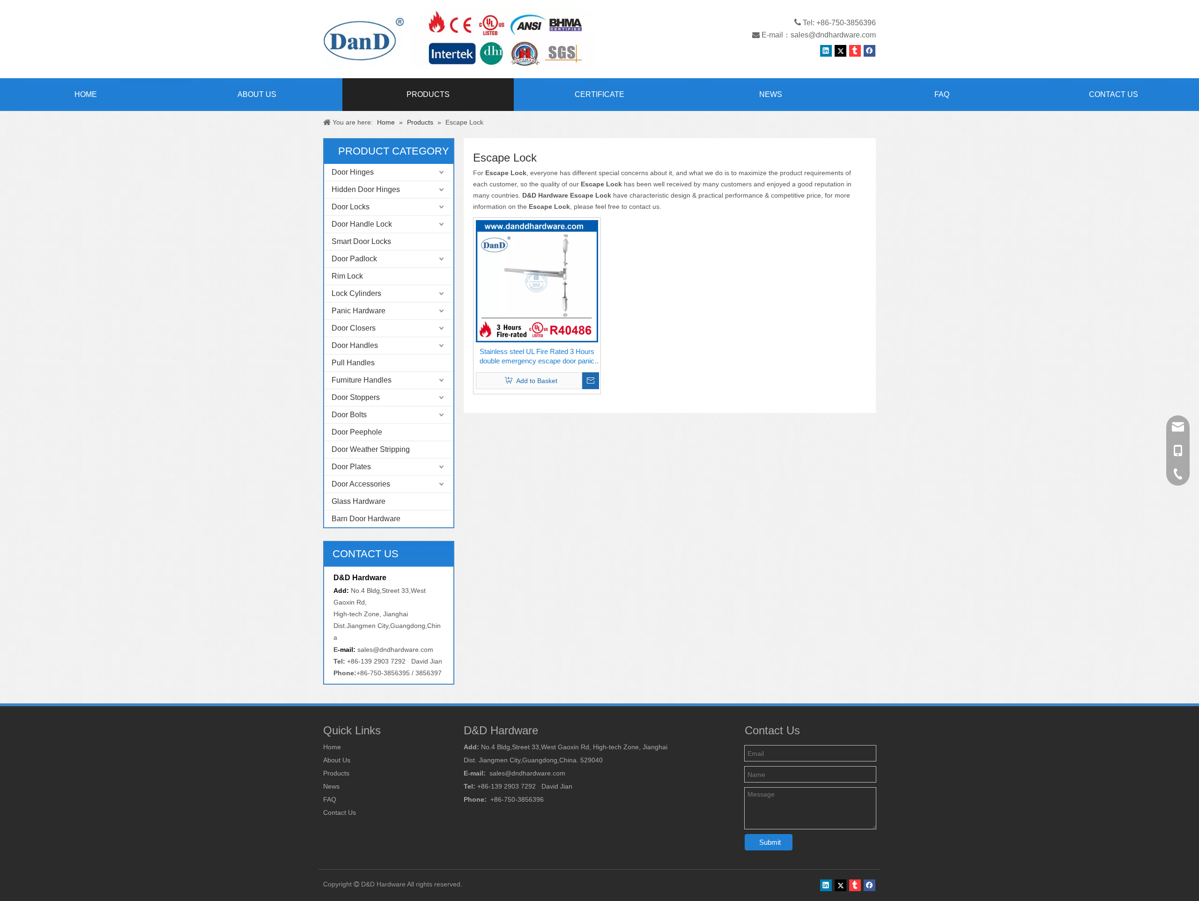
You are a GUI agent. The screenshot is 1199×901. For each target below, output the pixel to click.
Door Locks (351, 207)
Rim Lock (347, 276)
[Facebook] (869, 51)
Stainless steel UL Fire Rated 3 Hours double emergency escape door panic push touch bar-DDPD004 (537, 356)
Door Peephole (357, 432)
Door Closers (354, 328)
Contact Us (339, 812)
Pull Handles (353, 363)
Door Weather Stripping (371, 449)
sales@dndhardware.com (833, 35)
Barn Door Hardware (366, 519)
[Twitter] (840, 51)
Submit (770, 842)
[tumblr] (855, 51)
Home (332, 747)
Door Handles (355, 345)
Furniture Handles (362, 380)
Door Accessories (361, 484)
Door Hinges (353, 172)
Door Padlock (354, 259)
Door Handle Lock (362, 224)
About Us (336, 760)
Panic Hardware (358, 311)
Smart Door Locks (361, 241)
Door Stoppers (356, 397)
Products (336, 773)
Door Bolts (349, 415)
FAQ (329, 799)
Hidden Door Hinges (366, 189)
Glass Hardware (358, 501)
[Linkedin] (826, 51)
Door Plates (351, 467)
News (331, 786)
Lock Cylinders (356, 293)
